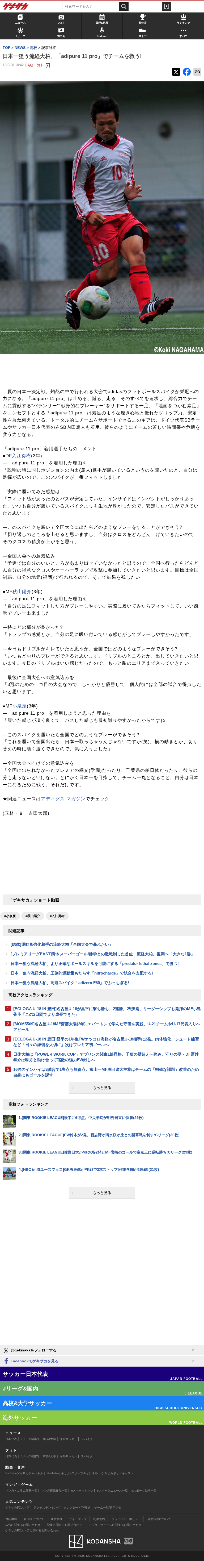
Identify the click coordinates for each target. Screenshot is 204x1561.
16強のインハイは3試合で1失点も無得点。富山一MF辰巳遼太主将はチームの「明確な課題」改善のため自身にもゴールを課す (106, 1072)
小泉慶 (19, 706)
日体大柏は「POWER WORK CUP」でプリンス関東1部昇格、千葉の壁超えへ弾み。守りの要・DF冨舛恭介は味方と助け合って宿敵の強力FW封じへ (106, 1057)
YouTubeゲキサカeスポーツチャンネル (72, 1473)
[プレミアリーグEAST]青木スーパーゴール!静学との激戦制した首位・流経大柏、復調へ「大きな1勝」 (103, 954)
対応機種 (11, 1519)
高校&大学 (49, 1439)
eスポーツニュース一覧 (112, 1490)
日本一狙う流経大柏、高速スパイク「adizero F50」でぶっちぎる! (70, 982)
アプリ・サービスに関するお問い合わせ (115, 1524)
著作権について (34, 1519)
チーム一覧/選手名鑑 (107, 1507)
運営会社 (56, 1519)
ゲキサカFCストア (17, 1507)
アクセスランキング (46, 1507)
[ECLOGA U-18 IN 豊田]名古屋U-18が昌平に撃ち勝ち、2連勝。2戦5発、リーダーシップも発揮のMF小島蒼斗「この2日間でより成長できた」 (107, 1011)
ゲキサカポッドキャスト (117, 1473)
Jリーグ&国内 (30, 1439)
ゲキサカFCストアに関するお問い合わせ (32, 1530)
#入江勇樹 (57, 916)
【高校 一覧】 (34, 65)
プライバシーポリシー (126, 1519)
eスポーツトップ (82, 1490)
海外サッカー (68, 1439)
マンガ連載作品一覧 (54, 1490)
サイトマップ (78, 1519)
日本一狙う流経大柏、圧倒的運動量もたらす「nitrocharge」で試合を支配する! (82, 973)
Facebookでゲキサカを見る (34, 1361)
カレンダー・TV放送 (77, 1507)
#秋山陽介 (33, 916)
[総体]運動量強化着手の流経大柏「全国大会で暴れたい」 (62, 944)
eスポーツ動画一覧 (143, 1490)
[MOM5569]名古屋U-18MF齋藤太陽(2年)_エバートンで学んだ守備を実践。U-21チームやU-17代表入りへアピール (106, 1027)
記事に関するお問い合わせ (64, 1524)
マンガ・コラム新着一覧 (21, 1490)
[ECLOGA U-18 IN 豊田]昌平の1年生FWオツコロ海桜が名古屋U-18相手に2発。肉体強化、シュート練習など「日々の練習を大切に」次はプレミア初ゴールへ (106, 1042)
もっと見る (102, 1087)
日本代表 (11, 1439)
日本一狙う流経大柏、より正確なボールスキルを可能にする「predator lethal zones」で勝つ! (95, 963)
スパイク (87, 1439)
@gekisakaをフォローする (33, 1350)
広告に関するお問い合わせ (22, 1524)
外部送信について (159, 1519)
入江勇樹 (21, 455)
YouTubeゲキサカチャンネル (24, 1473)
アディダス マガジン (63, 798)
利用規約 (99, 1519)
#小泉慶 (10, 916)
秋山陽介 (22, 591)
